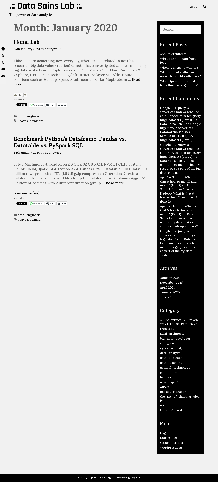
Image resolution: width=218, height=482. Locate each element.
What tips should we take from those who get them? (179, 83)
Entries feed (169, 438)
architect (167, 329)
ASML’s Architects (173, 54)
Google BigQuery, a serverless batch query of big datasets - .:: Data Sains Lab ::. (180, 237)
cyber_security (171, 348)
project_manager (173, 392)
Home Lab (27, 41)
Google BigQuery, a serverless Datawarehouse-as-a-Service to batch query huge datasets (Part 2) (180, 132)
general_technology (175, 367)
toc (162, 405)
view (36, 193)
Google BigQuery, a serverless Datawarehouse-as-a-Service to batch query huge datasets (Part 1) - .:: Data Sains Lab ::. (180, 116)
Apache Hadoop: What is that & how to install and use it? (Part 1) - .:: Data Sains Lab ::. (178, 183)
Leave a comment (30, 121)
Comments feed (171, 443)
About (194, 7)
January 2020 (170, 292)
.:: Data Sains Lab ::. (45, 6)
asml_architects (172, 333)
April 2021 (167, 287)
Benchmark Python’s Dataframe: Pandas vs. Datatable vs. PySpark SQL (70, 142)
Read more (115, 183)
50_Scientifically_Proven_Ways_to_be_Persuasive (180, 322)
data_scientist (171, 363)
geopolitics (168, 372)
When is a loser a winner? (179, 67)
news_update (170, 382)
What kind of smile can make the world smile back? (180, 74)
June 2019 (167, 297)
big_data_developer (175, 338)
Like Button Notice (23, 193)
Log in (164, 433)
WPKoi (136, 478)
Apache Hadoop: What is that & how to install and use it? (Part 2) (178, 195)
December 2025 (171, 282)
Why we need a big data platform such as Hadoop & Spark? (179, 222)
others (165, 387)
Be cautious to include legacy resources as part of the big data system (180, 167)
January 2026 (170, 278)
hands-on (167, 377)
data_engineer (29, 116)
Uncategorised (171, 410)
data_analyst (170, 353)
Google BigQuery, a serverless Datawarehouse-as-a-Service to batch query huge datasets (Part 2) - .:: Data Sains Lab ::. (180, 153)
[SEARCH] (205, 7)
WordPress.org (171, 447)
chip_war (167, 343)
